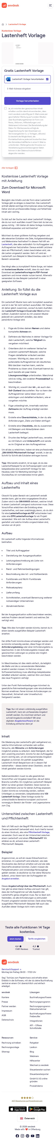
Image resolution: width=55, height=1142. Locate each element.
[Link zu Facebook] (17, 1136)
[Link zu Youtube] (32, 1136)
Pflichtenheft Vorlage (38, 832)
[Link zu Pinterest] (27, 1136)
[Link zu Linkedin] (37, 1136)
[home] (10, 5)
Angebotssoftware (24, 721)
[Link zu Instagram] (22, 1136)
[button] (50, 5)
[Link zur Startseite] (10, 962)
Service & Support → (12, 969)
